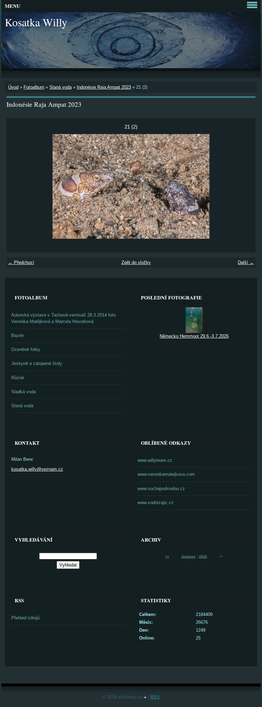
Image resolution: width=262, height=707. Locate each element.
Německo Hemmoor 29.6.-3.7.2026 (194, 336)
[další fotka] (244, 186)
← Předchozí (21, 262)
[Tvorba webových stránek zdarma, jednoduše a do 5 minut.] (145, 697)
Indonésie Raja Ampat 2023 (104, 87)
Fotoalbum (34, 87)
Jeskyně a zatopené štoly (36, 363)
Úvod (13, 87)
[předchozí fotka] (17, 186)
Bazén (17, 335)
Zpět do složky (136, 262)
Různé (17, 377)
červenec (188, 556)
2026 (203, 556)
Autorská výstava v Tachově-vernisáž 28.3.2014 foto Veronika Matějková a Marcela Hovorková (63, 318)
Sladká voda (23, 391)
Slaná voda (60, 87)
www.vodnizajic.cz (155, 502)
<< (167, 556)
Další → (246, 262)
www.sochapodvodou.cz (161, 488)
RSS (155, 696)
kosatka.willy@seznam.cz (37, 469)
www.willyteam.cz (154, 460)
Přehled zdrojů (25, 617)
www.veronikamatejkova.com (166, 474)
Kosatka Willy (36, 22)
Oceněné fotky (25, 349)
